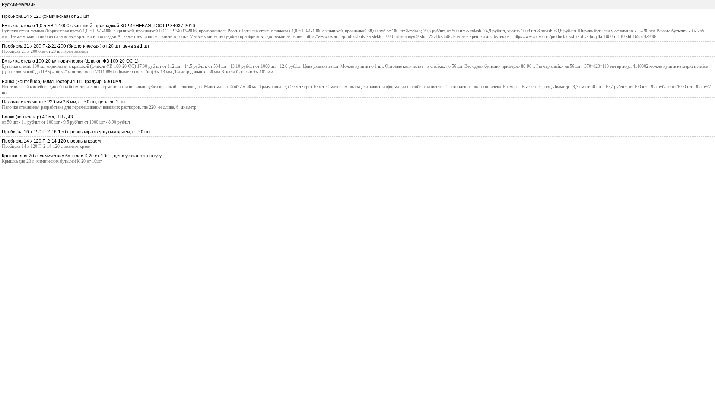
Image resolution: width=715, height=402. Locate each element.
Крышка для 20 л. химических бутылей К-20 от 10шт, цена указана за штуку (82, 156)
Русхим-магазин (19, 4)
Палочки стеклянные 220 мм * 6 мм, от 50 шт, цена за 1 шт (63, 102)
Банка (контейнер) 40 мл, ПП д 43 (37, 116)
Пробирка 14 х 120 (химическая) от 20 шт (45, 16)
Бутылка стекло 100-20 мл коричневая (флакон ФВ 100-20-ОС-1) (70, 61)
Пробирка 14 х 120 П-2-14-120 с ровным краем (51, 141)
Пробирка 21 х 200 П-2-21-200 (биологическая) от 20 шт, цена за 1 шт (76, 46)
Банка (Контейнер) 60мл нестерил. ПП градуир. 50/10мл (61, 81)
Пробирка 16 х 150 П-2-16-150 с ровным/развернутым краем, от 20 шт (76, 131)
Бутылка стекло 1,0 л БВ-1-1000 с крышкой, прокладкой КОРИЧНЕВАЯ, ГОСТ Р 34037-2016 (98, 25)
